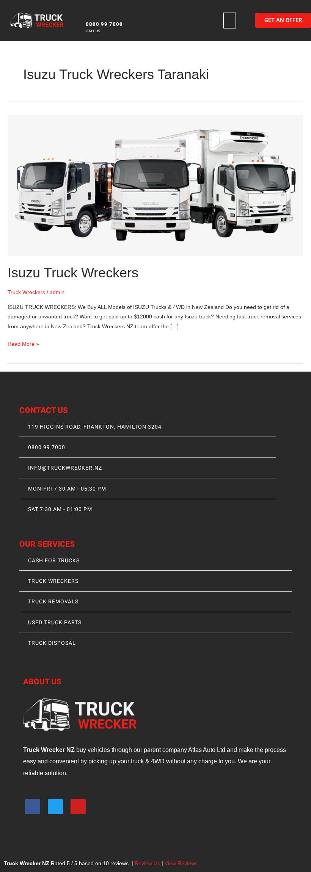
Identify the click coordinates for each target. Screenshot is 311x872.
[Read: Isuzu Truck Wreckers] (155, 185)
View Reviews (181, 863)
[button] (230, 20)
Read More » (23, 343)
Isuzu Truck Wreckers (73, 272)
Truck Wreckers (26, 292)
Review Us (147, 863)
